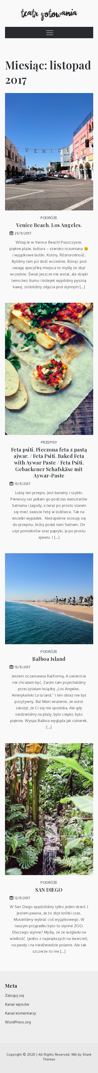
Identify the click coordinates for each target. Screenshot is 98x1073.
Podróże (49, 218)
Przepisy (49, 442)
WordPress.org (18, 1022)
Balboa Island (49, 659)
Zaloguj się (14, 995)
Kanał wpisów (17, 1004)
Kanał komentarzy (20, 1013)
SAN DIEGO (49, 889)
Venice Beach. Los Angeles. (49, 225)
